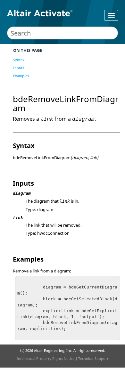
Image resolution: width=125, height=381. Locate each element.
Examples (21, 75)
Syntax (18, 59)
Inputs (18, 67)
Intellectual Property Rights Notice (45, 358)
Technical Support (93, 358)
